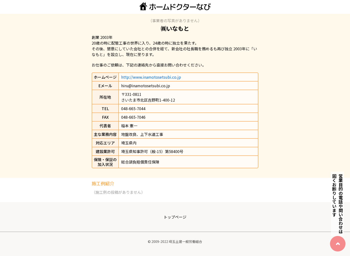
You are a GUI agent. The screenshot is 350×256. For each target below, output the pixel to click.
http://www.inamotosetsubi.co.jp (151, 77)
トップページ (175, 217)
